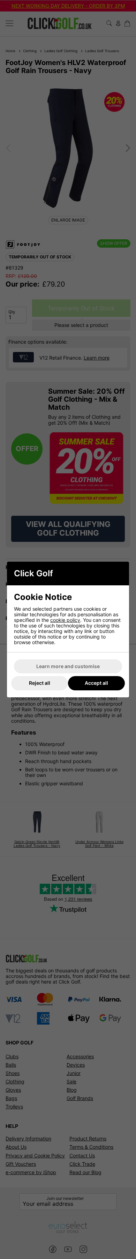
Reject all (39, 683)
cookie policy (65, 620)
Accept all (96, 683)
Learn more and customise (68, 666)
